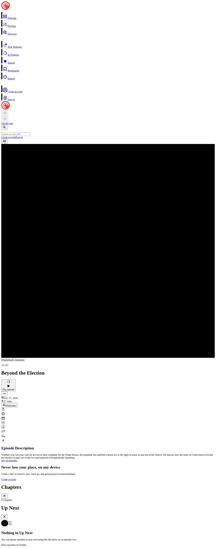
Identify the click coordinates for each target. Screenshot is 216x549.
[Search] (4, 127)
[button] (108, 16)
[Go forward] (4, 119)
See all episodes (9, 460)
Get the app (7, 123)
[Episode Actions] (4, 393)
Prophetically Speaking (12, 359)
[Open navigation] (4, 141)
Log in (19, 137)
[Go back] (4, 113)
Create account (8, 137)
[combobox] (16, 134)
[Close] (4, 496)
